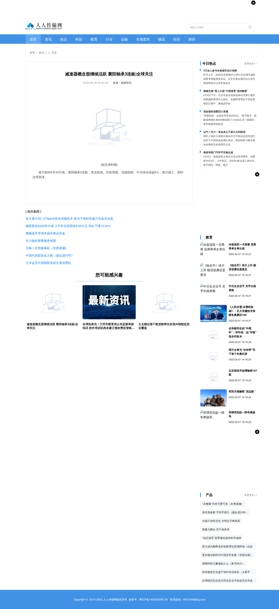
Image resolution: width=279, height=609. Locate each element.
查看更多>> (250, 63)
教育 (94, 39)
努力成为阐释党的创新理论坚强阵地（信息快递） (227, 546)
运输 (124, 39)
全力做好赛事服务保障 (41, 240)
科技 (78, 39)
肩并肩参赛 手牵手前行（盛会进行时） (225, 512)
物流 (161, 39)
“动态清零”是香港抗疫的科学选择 (221, 538)
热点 (63, 39)
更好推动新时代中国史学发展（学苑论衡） (227, 555)
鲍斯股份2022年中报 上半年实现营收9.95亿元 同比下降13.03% (68, 226)
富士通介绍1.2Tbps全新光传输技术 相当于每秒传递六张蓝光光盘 (69, 218)
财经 (191, 39)
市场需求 (143, 39)
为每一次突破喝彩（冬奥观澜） (47, 248)
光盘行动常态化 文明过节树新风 (221, 521)
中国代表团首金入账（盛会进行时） (50, 255)
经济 (176, 39)
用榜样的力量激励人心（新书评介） (223, 563)
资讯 (48, 39)
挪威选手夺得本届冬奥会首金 (45, 233)
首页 (33, 39)
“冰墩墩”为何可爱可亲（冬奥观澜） (223, 504)
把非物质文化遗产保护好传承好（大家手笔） (226, 572)
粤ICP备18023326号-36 (153, 599)
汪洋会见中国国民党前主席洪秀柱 (48, 263)
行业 (109, 39)
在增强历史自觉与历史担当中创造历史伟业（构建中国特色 (227, 580)
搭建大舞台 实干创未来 (215, 529)
